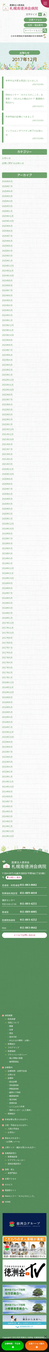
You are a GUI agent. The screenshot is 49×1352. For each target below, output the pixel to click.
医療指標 (11, 1051)
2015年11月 (8, 732)
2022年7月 (7, 399)
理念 (11, 1033)
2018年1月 (7, 618)
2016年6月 (7, 707)
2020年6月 (7, 494)
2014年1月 (7, 826)
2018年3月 (7, 608)
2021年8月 (7, 444)
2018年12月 (8, 568)
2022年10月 (8, 390)
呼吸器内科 (14, 1089)
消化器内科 (14, 1085)
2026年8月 (7, 181)
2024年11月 (8, 271)
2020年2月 (7, 514)
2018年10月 (8, 578)
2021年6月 (7, 454)
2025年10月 (8, 221)
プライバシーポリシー (17, 1055)
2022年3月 (7, 414)
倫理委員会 (14, 1062)
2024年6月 (7, 295)
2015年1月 (7, 777)
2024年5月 (7, 300)
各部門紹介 (12, 1173)
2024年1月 (7, 320)
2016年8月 (7, 702)
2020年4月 (7, 504)
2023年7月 (7, 350)
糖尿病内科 (14, 1096)
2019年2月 (7, 563)
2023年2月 (7, 370)
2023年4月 (7, 360)
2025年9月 (7, 226)
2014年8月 (7, 796)
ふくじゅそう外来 (17, 1106)
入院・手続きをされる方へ (16, 1125)
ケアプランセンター (16, 1160)
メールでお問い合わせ (25, 935)
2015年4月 (7, 767)
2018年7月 (7, 593)
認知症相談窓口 (14, 1164)
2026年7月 (7, 186)
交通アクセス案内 (36, 1343)
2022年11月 (8, 385)
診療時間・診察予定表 (17, 1071)
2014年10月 (8, 787)
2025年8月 (7, 231)
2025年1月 (7, 261)
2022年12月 (8, 380)
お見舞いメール (13, 1141)
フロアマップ (13, 1047)
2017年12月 (8, 623)
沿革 (11, 1030)
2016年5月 (7, 712)
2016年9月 (7, 697)
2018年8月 (7, 588)
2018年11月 (8, 573)
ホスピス (9, 1184)
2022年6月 (7, 404)
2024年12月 (8, 266)
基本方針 (13, 1037)
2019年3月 (7, 558)
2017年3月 (7, 667)
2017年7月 (7, 648)
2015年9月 (7, 742)
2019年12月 (8, 524)
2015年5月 (7, 762)
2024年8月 (7, 285)
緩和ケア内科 (15, 1092)
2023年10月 (8, 335)
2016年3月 (7, 722)
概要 (11, 1026)
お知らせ (6, 158)
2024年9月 (7, 280)
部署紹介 (11, 1044)
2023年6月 (7, 355)
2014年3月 (7, 816)
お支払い (11, 1132)
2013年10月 (8, 836)
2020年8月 (7, 484)
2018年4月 (7, 603)
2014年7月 (7, 801)
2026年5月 (7, 196)
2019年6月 (7, 543)
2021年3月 (7, 464)
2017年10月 (8, 633)
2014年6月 (7, 806)
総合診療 (13, 1082)
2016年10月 (8, 692)
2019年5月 (7, 548)
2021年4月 (7, 459)
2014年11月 (8, 781)
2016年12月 (8, 682)
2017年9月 (7, 638)
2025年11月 (8, 216)
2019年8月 (7, 533)
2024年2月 (7, 315)
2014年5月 (7, 811)
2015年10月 (8, 737)
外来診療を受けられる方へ (16, 1119)
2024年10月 (8, 275)
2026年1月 (7, 211)
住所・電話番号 (35, 25)
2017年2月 (7, 672)
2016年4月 (7, 717)
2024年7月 (7, 290)
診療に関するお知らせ (13, 163)
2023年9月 (7, 340)
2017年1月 (7, 677)
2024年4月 (7, 305)
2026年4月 (7, 201)
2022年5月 (7, 409)
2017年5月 (7, 657)
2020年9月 (7, 479)
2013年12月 (8, 831)
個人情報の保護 (16, 1058)
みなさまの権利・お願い (19, 1040)
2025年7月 (7, 236)
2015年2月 (7, 772)
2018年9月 (7, 583)
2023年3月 (7, 365)
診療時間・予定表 (12, 1343)
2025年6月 (7, 241)
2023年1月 (7, 375)
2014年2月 (7, 821)
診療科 (10, 1078)
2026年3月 (7, 206)
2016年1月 (7, 727)
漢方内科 (13, 1099)
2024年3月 (7, 310)
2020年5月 (7, 499)
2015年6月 (7, 757)
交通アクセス (35, 20)
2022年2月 (7, 419)
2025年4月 (7, 251)
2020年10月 (8, 474)
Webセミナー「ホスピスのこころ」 (20, 1196)
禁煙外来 (13, 1103)
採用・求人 (10, 1169)
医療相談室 (12, 1157)
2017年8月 (7, 643)
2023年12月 (8, 325)
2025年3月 (7, 256)
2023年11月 (8, 330)
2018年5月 (7, 598)
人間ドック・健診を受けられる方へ (20, 1147)
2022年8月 (7, 395)
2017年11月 (8, 628)
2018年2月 (7, 613)
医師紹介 (11, 1114)
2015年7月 (7, 752)
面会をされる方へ (12, 1138)
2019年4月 (7, 553)
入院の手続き (13, 1129)
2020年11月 (8, 469)
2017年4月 (7, 662)
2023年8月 (7, 345)
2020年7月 (7, 489)
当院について (13, 1022)
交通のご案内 (15, 877)
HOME (8, 1202)
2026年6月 (7, 191)
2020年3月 (7, 509)
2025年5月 (7, 246)
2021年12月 (8, 429)
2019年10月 (8, 529)
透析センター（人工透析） (20, 1110)
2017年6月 (7, 653)
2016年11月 (8, 687)
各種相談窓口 (10, 1153)
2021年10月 (8, 439)
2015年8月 (7, 747)
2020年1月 (7, 519)
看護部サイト (10, 1190)
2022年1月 (7, 424)
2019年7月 (7, 538)
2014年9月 (7, 791)
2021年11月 (8, 434)
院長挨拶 (11, 1019)
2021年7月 (7, 449)
